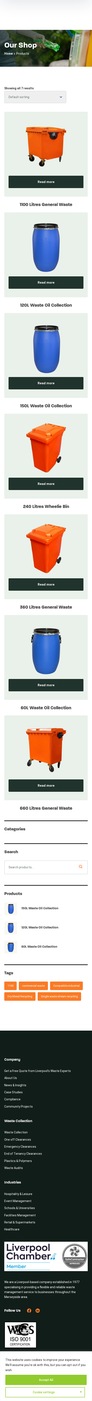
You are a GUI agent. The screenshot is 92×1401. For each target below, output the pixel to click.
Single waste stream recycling (59, 996)
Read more (46, 182)
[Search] (81, 866)
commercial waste (33, 985)
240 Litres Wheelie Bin (46, 507)
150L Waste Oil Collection (46, 406)
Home (8, 53)
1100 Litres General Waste (46, 205)
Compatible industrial (66, 985)
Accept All (46, 1380)
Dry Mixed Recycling (19, 996)
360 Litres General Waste (46, 607)
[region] (46, 1376)
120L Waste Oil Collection (46, 305)
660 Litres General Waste (46, 808)
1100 (10, 985)
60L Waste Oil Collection (46, 708)
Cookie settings (44, 1392)
